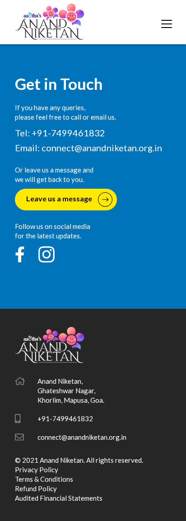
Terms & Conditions (44, 479)
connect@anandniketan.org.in (102, 147)
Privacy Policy (36, 469)
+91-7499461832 (65, 418)
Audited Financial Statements (58, 498)
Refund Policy (36, 488)
